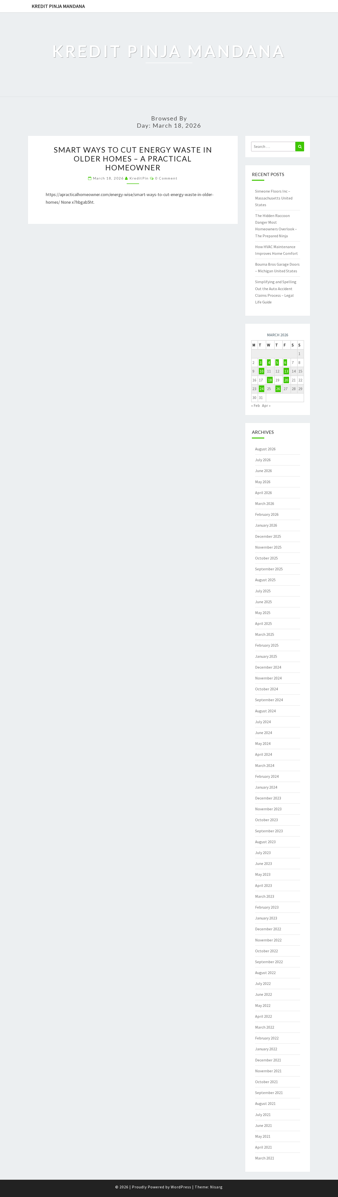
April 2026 (263, 492)
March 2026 (264, 503)
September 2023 (269, 830)
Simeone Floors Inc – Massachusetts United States (273, 198)
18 (270, 380)
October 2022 (266, 950)
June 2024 (263, 732)
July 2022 (263, 983)
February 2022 (267, 1038)
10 (262, 371)
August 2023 (265, 841)
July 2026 (263, 459)
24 (262, 388)
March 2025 (264, 634)
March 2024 (264, 765)
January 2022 (266, 1048)
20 (286, 380)
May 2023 (262, 874)
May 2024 (262, 743)
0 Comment (166, 178)
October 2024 (266, 688)
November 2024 (268, 678)
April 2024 (263, 754)
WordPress (181, 1186)
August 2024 (265, 710)
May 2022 (262, 1005)
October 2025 (266, 558)
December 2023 (268, 798)
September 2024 (269, 699)
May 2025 (262, 612)
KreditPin (139, 178)
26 (278, 388)
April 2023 (263, 885)
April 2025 (263, 623)
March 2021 (264, 1158)
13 (286, 371)
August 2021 (265, 1103)
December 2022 (268, 928)
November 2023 (268, 808)
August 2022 (265, 972)
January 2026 (266, 525)
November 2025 (268, 547)
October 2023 (266, 819)
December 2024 (268, 667)
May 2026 (262, 481)
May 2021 (262, 1136)
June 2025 (263, 601)
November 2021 (268, 1070)
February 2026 (267, 514)
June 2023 (263, 863)
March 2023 (264, 896)
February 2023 (267, 907)
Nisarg (216, 1186)
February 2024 (267, 776)
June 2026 (263, 470)
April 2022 (263, 1016)
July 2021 (263, 1114)
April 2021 (263, 1147)
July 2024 (263, 721)
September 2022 (269, 961)
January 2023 (266, 918)
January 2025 (266, 656)
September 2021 (269, 1092)
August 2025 (265, 579)
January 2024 (266, 787)
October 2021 (266, 1081)
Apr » (266, 405)
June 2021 (263, 1125)
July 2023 (263, 852)
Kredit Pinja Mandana (58, 6)
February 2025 (267, 645)
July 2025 (263, 590)
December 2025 (268, 536)
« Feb (255, 405)
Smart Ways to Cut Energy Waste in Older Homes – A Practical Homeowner (133, 158)
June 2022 (263, 994)
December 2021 (268, 1059)
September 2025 (269, 568)
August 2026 (265, 448)
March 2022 (264, 1027)
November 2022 (268, 940)
